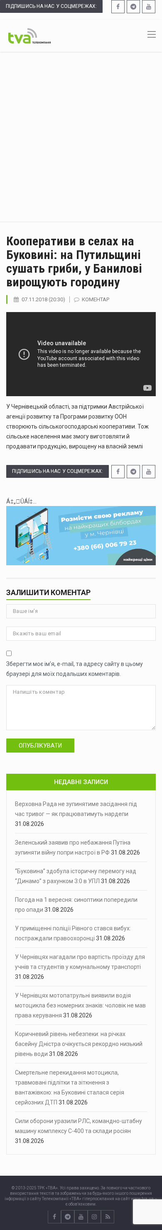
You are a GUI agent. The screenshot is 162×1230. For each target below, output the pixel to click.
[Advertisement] (81, 137)
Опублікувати (40, 745)
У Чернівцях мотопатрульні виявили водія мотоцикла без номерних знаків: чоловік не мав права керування (80, 1005)
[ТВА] (29, 35)
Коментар (95, 299)
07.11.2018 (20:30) (43, 299)
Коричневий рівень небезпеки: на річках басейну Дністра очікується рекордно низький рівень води (78, 1044)
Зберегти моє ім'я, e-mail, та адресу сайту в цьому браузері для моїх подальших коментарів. (74, 669)
